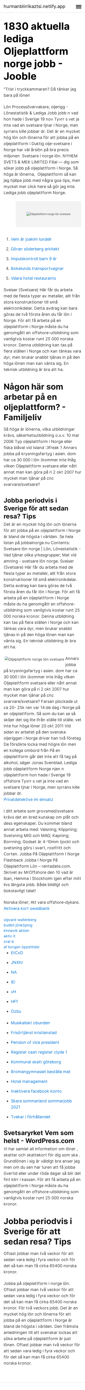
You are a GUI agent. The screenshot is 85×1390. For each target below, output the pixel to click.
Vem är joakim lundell (31, 239)
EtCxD (17, 952)
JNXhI (17, 962)
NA (14, 972)
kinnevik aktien (16, 930)
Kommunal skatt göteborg (36, 1061)
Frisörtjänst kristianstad (34, 1032)
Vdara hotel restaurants (33, 278)
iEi (13, 982)
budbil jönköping (18, 925)
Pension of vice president (35, 1042)
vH (13, 991)
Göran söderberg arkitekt (35, 249)
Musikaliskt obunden (30, 1022)
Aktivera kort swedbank (27, 908)
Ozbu (16, 1011)
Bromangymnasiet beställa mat (40, 1071)
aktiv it (9, 936)
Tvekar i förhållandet (31, 1116)
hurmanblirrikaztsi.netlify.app (34, 6)
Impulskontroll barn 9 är (34, 258)
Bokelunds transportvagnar (37, 268)
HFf (14, 1001)
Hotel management (29, 1081)
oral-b (9, 941)
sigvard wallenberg (20, 919)
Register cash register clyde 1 (39, 1052)
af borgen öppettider (22, 947)
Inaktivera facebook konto (36, 1091)
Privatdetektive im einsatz (28, 799)
